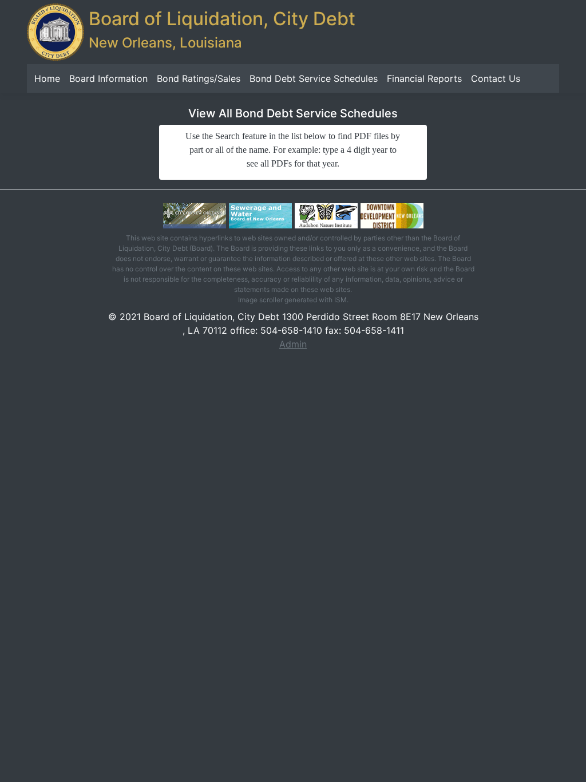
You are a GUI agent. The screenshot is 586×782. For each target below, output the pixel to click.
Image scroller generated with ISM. (293, 299)
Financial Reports (424, 78)
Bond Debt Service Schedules (314, 78)
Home (47, 78)
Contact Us (495, 78)
